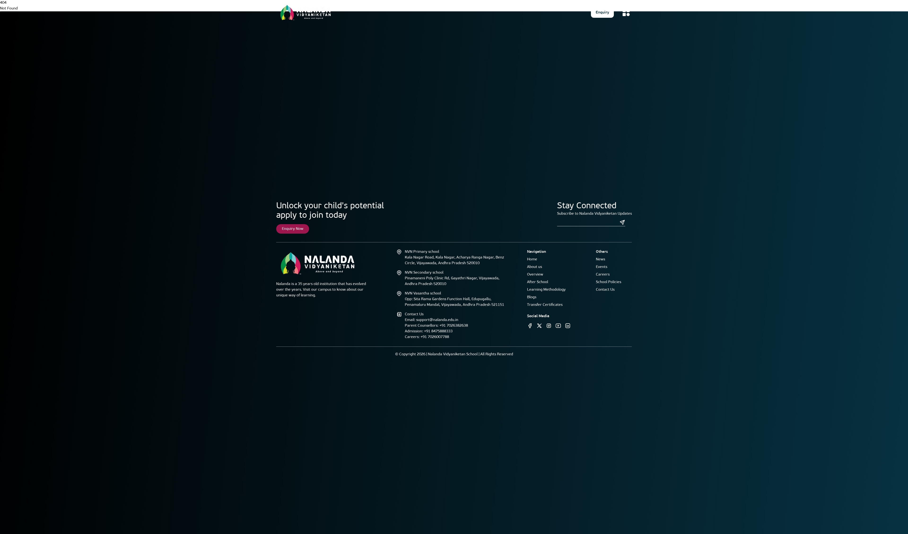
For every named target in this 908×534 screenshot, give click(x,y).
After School (537, 282)
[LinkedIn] (568, 326)
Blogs (531, 297)
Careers (603, 274)
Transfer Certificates (545, 305)
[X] (539, 326)
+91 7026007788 (434, 337)
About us (534, 267)
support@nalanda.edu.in (437, 320)
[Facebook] (530, 326)
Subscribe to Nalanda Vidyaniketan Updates (594, 214)
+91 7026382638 (453, 326)
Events (601, 267)
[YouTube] (558, 326)
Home (532, 259)
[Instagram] (549, 326)
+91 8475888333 (438, 331)
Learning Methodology (546, 290)
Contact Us (605, 290)
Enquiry (602, 12)
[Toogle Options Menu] (626, 12)
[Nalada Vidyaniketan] (305, 12)
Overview (535, 274)
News (600, 259)
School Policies (608, 282)
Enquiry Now (292, 229)
